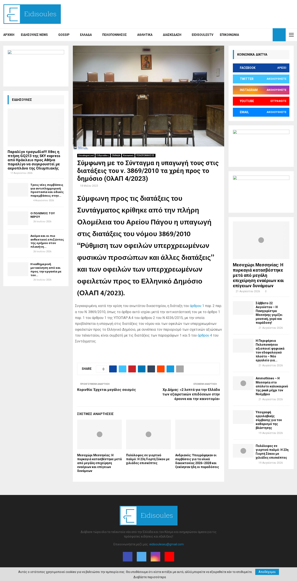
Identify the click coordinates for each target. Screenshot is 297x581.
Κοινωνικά (128, 155)
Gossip (64, 35)
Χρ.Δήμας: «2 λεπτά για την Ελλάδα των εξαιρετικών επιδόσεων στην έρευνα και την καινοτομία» (191, 394)
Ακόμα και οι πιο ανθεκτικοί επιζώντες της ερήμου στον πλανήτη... (47, 241)
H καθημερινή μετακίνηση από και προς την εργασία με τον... (46, 269)
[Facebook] (253, 34)
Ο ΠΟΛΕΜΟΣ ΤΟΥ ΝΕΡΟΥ (42, 215)
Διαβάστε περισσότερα (149, 577)
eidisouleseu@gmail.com (166, 544)
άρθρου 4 (205, 335)
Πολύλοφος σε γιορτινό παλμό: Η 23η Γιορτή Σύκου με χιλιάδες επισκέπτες (148, 459)
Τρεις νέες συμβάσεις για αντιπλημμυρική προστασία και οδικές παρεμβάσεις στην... (47, 190)
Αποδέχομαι (267, 572)
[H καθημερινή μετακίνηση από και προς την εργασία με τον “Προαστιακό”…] (18, 269)
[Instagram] (263, 34)
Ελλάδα (86, 35)
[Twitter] (258, 34)
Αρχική (8, 35)
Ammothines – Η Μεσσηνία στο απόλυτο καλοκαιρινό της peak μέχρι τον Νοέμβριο (272, 386)
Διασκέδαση (172, 35)
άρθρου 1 (197, 306)
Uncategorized (86, 155)
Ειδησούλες (103, 155)
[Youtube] (268, 34)
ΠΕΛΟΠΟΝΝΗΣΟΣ (145, 155)
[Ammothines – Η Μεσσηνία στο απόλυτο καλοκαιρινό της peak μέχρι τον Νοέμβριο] (243, 383)
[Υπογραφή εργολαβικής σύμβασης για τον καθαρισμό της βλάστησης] (243, 417)
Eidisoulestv (202, 35)
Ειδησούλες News (34, 35)
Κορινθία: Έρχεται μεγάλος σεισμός (106, 390)
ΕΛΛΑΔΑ (116, 155)
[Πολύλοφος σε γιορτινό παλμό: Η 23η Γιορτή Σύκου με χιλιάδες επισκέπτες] (243, 451)
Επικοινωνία (229, 35)
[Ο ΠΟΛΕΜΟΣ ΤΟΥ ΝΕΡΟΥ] (18, 218)
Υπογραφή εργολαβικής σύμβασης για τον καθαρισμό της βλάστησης (269, 420)
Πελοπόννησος (114, 35)
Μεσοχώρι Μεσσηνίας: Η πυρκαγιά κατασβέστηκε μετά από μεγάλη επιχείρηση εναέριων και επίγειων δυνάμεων (99, 463)
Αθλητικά (144, 35)
